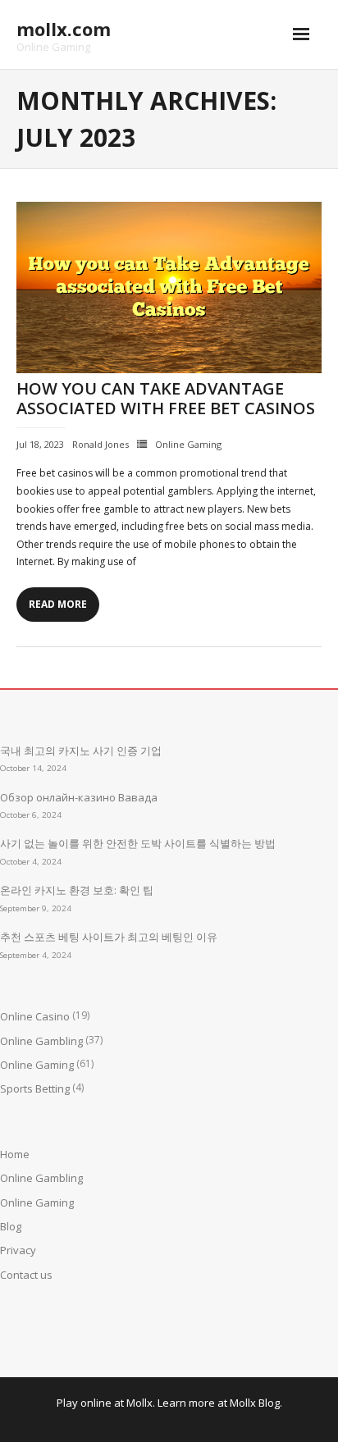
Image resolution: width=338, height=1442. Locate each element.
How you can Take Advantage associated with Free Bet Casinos (165, 398)
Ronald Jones (100, 444)
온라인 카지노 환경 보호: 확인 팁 (76, 890)
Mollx (139, 1402)
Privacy (18, 1250)
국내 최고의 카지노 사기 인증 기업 (81, 750)
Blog (10, 1226)
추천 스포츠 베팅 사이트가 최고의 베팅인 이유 (108, 936)
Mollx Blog (255, 1402)
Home (15, 1154)
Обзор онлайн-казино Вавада (79, 797)
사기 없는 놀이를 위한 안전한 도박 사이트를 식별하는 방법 (138, 843)
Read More (58, 604)
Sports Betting (35, 1088)
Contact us (26, 1274)
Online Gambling (41, 1041)
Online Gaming (188, 444)
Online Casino (35, 1016)
